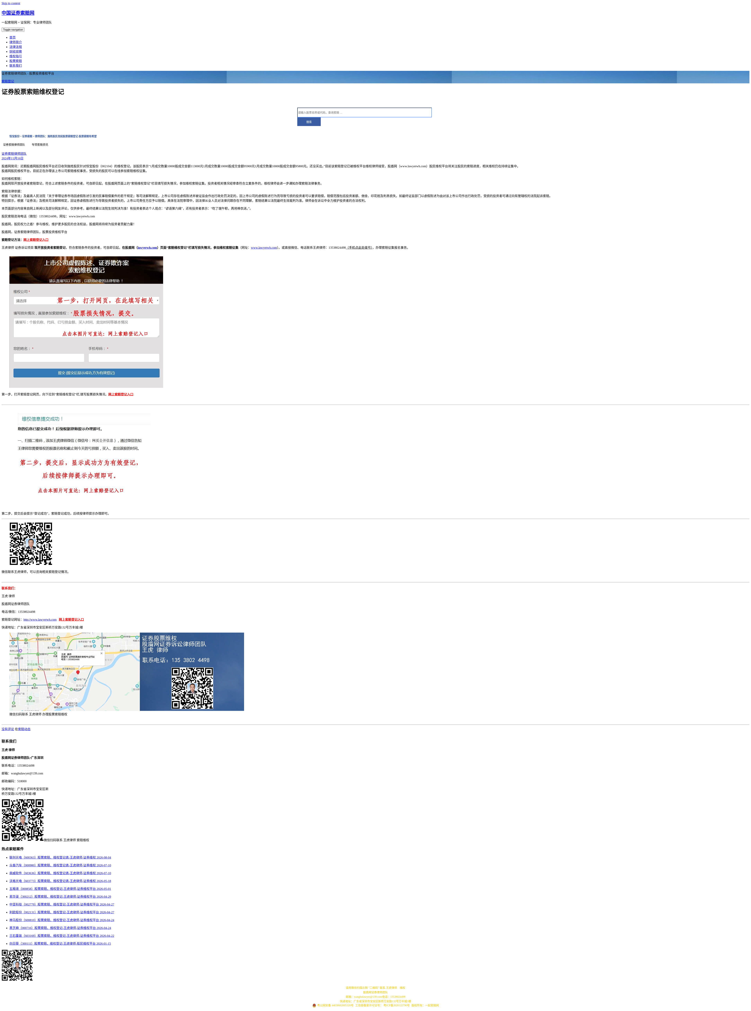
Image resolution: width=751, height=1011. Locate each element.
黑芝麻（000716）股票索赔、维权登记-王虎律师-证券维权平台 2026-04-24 (60, 928)
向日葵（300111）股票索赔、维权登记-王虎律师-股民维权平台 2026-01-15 (60, 943)
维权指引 (15, 56)
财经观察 (15, 51)
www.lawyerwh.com (264, 247)
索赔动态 (24, 729)
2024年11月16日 (12, 158)
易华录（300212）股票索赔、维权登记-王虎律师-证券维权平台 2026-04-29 (60, 896)
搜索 (309, 121)
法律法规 (15, 47)
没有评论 (8, 729)
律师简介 (15, 42)
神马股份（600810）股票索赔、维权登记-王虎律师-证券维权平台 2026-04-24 (61, 920)
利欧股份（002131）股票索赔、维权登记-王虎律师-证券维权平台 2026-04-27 (61, 912)
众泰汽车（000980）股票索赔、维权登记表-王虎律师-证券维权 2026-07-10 (60, 865)
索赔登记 (8, 81)
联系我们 (15, 65)
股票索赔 (15, 61)
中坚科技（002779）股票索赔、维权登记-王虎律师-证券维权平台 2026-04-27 (61, 904)
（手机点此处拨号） (359, 247)
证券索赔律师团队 (14, 153)
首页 (12, 37)
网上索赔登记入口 (36, 239)
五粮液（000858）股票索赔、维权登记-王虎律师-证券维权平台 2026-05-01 (60, 888)
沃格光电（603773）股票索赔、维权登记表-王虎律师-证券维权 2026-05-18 (60, 881)
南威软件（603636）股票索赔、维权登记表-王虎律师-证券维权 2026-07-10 (60, 873)
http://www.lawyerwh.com (40, 619)
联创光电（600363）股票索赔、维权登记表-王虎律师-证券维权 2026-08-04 (60, 857)
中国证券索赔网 (18, 12)
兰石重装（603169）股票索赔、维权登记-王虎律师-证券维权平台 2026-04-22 (61, 935)
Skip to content (11, 3)
